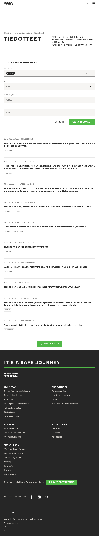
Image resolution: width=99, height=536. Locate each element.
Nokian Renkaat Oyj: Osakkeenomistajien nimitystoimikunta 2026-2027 (42, 287)
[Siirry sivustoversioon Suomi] (12, 512)
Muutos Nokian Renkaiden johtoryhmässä (26, 246)
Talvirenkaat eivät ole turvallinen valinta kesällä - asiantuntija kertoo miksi (43, 325)
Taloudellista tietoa (12, 408)
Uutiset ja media (22, 33)
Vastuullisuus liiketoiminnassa (65, 403)
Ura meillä (10, 424)
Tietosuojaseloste (11, 523)
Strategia (8, 462)
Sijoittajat (10, 387)
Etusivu (7, 33)
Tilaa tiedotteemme (61, 482)
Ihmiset (55, 399)
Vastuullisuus (59, 387)
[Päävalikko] (94, 3)
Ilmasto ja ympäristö (61, 395)
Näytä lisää (51, 343)
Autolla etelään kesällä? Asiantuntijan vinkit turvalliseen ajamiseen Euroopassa (45, 266)
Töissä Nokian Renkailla (14, 433)
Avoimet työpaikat (12, 437)
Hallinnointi (9, 399)
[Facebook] (31, 497)
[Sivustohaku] (88, 3)
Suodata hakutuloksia (22, 62)
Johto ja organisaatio (13, 457)
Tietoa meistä (11, 445)
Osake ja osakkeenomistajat (16, 403)
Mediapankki (57, 437)
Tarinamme (57, 433)
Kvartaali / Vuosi (10, 95)
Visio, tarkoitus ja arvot (14, 453)
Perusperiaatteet (59, 391)
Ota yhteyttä (10, 474)
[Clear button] (86, 73)
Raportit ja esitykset (13, 395)
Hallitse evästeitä (11, 531)
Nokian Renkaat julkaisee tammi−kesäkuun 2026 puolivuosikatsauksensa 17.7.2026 (47, 206)
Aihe (5, 81)
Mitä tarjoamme (11, 428)
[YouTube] (47, 497)
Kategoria (8, 68)
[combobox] (49, 73)
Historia (7, 470)
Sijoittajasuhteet (11, 416)
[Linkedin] (39, 497)
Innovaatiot (9, 466)
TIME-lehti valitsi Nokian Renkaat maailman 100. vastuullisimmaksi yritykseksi (45, 226)
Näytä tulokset (82, 122)
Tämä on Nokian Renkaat (15, 449)
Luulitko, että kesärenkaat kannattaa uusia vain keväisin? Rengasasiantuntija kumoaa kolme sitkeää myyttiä (49, 144)
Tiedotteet (56, 428)
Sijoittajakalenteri (12, 412)
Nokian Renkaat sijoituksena (17, 391)
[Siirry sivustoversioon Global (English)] (5, 512)
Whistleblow (9, 527)
